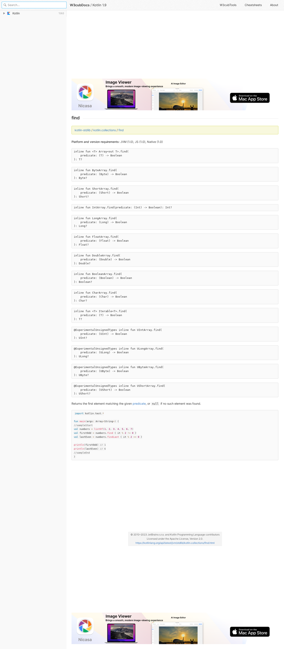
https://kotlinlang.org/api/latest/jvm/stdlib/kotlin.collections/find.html (175, 542)
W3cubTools (228, 5)
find (121, 130)
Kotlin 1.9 (99, 5)
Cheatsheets (253, 5)
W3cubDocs (80, 5)
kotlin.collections (104, 130)
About (274, 5)
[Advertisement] (175, 46)
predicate (139, 403)
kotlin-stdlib (83, 130)
